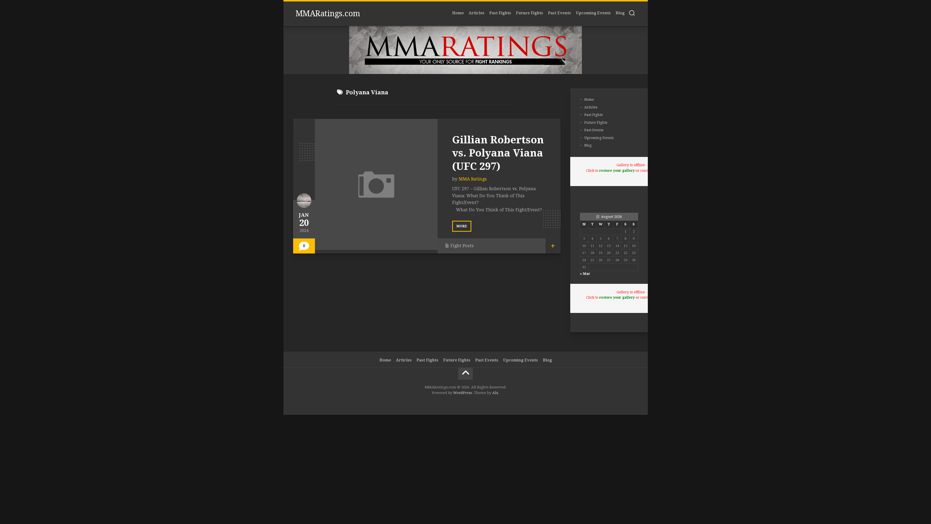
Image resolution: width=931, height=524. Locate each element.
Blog (620, 13)
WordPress (462, 393)
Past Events (559, 13)
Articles (476, 13)
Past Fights (500, 13)
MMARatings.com (328, 13)
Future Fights (529, 13)
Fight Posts (462, 245)
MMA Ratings (472, 178)
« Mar (585, 274)
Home (458, 13)
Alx (495, 393)
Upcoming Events (593, 13)
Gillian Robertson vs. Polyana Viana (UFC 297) (498, 153)
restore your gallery (617, 170)
